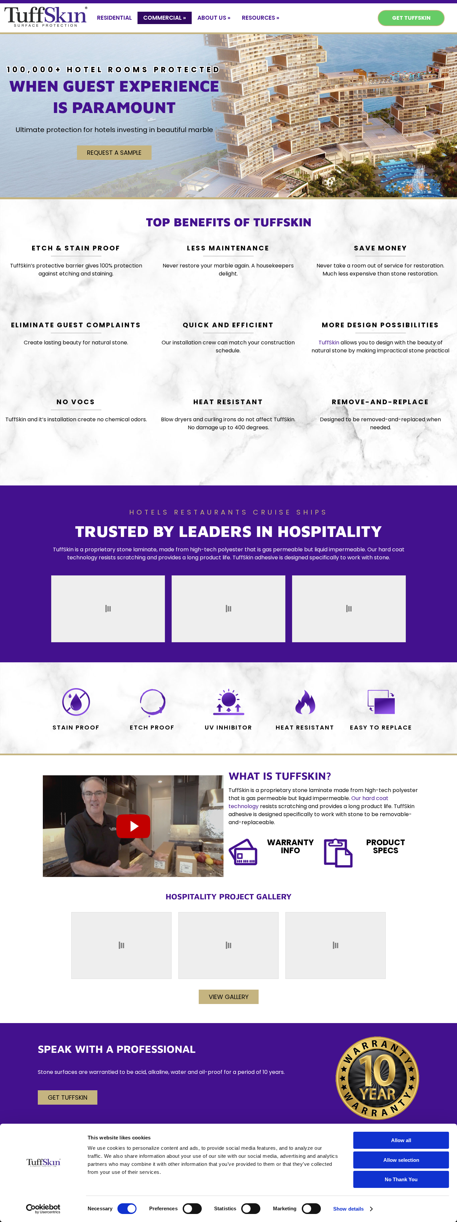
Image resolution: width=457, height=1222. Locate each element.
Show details (348, 1209)
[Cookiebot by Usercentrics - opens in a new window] (43, 1209)
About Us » (214, 18)
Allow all (401, 1140)
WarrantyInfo (290, 846)
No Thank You (401, 1179)
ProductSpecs (385, 846)
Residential (114, 18)
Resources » (260, 18)
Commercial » (164, 18)
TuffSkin (328, 342)
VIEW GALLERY (229, 997)
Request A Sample (114, 152)
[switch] (192, 1208)
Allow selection (401, 1160)
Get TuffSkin (411, 18)
